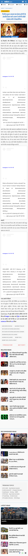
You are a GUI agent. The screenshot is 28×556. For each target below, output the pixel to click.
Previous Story (8, 345)
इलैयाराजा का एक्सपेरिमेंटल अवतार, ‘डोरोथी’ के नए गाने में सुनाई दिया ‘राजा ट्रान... (17, 417)
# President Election (7, 498)
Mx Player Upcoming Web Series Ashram (13, 332)
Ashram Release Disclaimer (9, 334)
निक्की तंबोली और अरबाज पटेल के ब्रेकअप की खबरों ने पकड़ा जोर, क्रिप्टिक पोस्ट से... (17, 382)
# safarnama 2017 (6, 490)
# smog (12, 492)
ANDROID (3, 322)
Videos (20, 5)
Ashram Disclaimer (7, 337)
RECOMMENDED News (8, 431)
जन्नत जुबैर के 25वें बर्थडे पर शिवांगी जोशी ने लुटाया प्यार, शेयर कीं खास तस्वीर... (17, 399)
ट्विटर (18, 316)
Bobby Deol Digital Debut (9, 340)
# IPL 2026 (5, 488)
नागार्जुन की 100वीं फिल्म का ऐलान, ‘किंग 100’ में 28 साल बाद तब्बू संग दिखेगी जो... (17, 364)
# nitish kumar (14, 496)
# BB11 (16, 492)
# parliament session (14, 488)
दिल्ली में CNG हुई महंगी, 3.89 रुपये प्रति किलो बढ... (16, 529)
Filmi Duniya (8, 8)
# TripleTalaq (5, 496)
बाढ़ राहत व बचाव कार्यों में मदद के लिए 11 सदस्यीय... (13, 520)
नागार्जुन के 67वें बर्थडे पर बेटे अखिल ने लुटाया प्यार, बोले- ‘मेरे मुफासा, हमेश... (17, 373)
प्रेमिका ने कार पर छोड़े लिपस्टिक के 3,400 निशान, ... (16, 461)
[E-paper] (23, 2)
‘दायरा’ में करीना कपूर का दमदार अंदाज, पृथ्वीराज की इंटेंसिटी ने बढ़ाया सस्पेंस (18, 408)
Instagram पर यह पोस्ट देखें (8, 76)
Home (4, 5)
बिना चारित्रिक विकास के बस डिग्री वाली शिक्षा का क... (17, 537)
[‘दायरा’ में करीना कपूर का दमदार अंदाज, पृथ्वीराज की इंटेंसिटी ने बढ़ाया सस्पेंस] (4, 408)
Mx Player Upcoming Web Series (11, 329)
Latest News (5, 505)
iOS (12, 322)
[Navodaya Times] (8, 1)
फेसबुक (7, 316)
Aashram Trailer (19, 326)
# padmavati (5, 492)
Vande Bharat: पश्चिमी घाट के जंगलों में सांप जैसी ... (16, 453)
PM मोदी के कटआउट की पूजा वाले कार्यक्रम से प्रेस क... (17, 468)
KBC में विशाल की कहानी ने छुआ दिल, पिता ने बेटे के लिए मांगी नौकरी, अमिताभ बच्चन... (18, 355)
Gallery (12, 5)
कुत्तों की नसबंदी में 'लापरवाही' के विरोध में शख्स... (16, 475)
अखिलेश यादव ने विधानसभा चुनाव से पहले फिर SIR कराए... (17, 544)
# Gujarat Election (17, 490)
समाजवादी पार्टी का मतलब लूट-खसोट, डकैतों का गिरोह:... (16, 551)
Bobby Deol (18, 337)
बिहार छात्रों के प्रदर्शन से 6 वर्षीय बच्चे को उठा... (14, 445)
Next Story (21, 345)
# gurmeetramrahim (14, 494)
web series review (7, 326)
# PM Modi (5, 494)
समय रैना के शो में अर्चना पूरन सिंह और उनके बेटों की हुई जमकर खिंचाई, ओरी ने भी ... (17, 391)
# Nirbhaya (17, 498)
